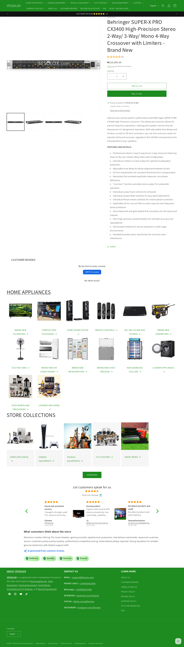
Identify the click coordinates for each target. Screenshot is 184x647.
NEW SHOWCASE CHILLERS (135, 369)
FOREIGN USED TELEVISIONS (48, 332)
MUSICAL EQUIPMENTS (73, 459)
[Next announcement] (176, 14)
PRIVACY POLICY (128, 592)
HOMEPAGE (92, 475)
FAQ (122, 610)
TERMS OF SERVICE (129, 587)
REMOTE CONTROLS (105, 330)
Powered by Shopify (26, 643)
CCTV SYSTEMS (103, 457)
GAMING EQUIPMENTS (45, 459)
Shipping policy (80, 643)
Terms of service (66, 643)
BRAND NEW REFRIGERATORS (76, 369)
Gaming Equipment (28, 585)
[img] (92, 491)
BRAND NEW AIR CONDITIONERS (48, 369)
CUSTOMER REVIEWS (129, 582)
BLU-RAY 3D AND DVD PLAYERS (135, 332)
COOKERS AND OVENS (49, 405)
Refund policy (40, 643)
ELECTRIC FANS (19, 367)
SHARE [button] (113, 246)
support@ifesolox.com (83, 577)
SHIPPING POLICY (128, 601)
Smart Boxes (44, 585)
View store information (120, 110)
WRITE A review (92, 272)
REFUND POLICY (128, 596)
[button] (35, 3)
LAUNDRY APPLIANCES (163, 367)
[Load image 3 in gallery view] (54, 122)
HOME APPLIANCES (29, 291)
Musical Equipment (47, 589)
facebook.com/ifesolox (88, 595)
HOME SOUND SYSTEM (77, 330)
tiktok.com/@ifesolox (83, 601)
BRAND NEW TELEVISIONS (19, 332)
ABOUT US (125, 577)
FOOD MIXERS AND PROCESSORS (20, 407)
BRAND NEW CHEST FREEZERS (106, 369)
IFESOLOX (15, 643)
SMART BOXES (131, 457)
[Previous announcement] (8, 14)
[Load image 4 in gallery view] (72, 122)
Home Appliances (38, 581)
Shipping (110, 66)
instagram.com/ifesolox (89, 607)
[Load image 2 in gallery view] (34, 122)
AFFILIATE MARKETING (130, 606)
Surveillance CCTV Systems (20, 589)
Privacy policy (53, 643)
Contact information (95, 643)
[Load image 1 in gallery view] (15, 122)
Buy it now (137, 93)
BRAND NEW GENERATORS (162, 332)
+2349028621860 (87, 583)
